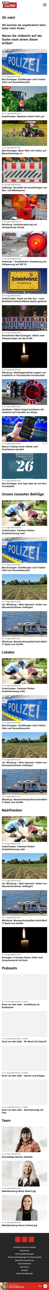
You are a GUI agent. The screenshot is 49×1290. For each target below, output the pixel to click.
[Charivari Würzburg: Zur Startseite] (9, 4)
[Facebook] (17, 1239)
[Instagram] (24, 1239)
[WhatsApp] (31, 1239)
